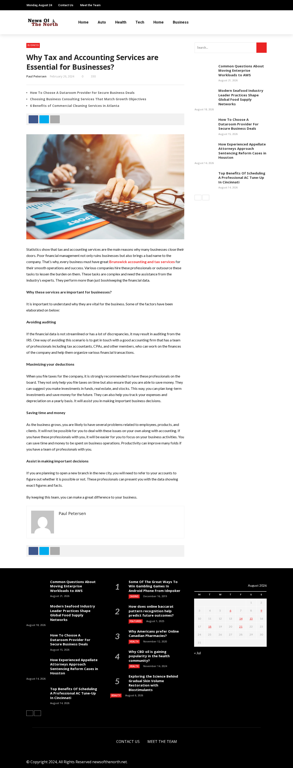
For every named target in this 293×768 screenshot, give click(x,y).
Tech (140, 22)
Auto (102, 22)
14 (240, 618)
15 (251, 618)
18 (209, 626)
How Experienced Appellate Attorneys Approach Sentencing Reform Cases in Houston (242, 151)
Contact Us (65, 5)
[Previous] (198, 197)
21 (240, 626)
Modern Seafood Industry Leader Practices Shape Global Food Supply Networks (240, 97)
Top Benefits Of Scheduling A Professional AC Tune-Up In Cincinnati (241, 177)
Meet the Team (90, 5)
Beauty (115, 695)
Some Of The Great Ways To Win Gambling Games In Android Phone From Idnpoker (154, 586)
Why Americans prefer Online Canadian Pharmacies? (154, 633)
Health (120, 22)
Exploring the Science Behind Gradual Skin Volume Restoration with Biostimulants (153, 683)
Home (83, 22)
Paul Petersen (36, 76)
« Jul (197, 653)
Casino (134, 596)
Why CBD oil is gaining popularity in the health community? (149, 656)
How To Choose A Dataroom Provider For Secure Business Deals (82, 92)
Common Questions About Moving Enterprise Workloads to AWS (241, 70)
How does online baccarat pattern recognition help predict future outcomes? (151, 611)
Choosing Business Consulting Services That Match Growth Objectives (88, 99)
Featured (135, 621)
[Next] (205, 197)
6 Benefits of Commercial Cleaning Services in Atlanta (74, 105)
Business (181, 22)
